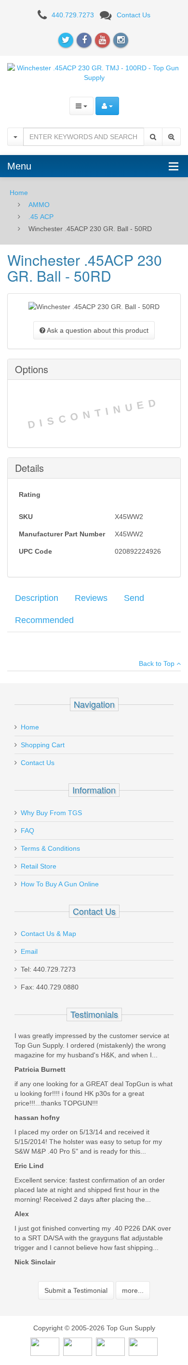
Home (19, 192)
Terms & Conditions (50, 848)
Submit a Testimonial (75, 1290)
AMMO (39, 204)
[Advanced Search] (171, 137)
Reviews (91, 598)
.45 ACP (41, 217)
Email (29, 951)
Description (36, 598)
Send (134, 598)
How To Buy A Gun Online (60, 884)
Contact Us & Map (48, 933)
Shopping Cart (43, 745)
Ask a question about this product (96, 330)
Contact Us (133, 15)
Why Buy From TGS (51, 813)
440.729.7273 (73, 15)
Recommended (44, 620)
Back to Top (157, 663)
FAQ (27, 830)
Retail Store (38, 866)
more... (133, 1290)
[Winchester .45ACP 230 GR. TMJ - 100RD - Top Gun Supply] (94, 72)
